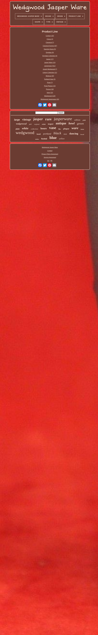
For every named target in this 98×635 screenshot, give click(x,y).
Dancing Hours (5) (50, 49)
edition (77, 120)
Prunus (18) (50, 89)
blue (53, 137)
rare (48, 119)
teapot (50, 124)
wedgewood (21, 123)
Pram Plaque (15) (50, 86)
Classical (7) (50, 42)
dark (65, 134)
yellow (62, 139)
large (17, 119)
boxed (82, 134)
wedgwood (25, 132)
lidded (82, 129)
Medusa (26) (50, 76)
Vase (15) (50, 92)
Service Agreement (50, 157)
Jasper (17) (50, 59)
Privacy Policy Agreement (50, 154)
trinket (37, 139)
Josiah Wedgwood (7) (50, 69)
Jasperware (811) (50, 66)
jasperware (63, 119)
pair (30, 124)
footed (44, 139)
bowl (72, 123)
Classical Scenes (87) (50, 46)
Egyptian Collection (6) (49, 56)
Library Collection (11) (50, 72)
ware (75, 128)
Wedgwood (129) (49, 96)
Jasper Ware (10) (49, 62)
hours (44, 128)
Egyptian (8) (50, 52)
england (36, 124)
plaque (66, 128)
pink (84, 120)
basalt (39, 134)
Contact (49, 151)
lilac (59, 129)
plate (18, 129)
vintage (26, 119)
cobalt (44, 124)
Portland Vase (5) (49, 79)
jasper (38, 119)
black (57, 133)
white (25, 128)
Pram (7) (50, 82)
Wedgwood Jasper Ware (50, 147)
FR (51, 161)
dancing (73, 133)
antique (61, 123)
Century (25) (50, 36)
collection (34, 129)
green (80, 123)
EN (48, 161)
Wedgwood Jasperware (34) (50, 99)
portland (47, 133)
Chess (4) (50, 39)
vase (52, 128)
